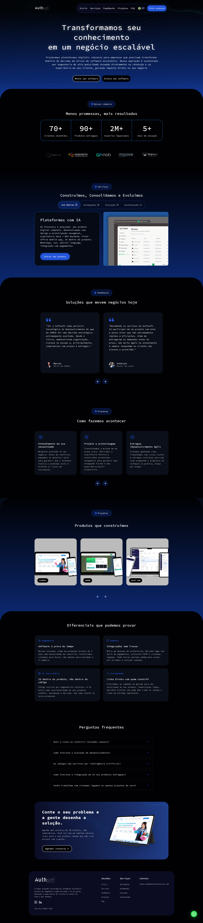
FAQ (133, 8)
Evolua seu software (116, 78)
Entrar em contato (55, 256)
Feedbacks (109, 8)
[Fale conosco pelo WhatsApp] (194, 914)
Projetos (123, 8)
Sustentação (131, 205)
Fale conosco (157, 8)
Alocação (110, 205)
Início (83, 8)
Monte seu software (86, 78)
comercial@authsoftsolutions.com (154, 884)
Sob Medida (67, 205)
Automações (89, 205)
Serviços (95, 8)
